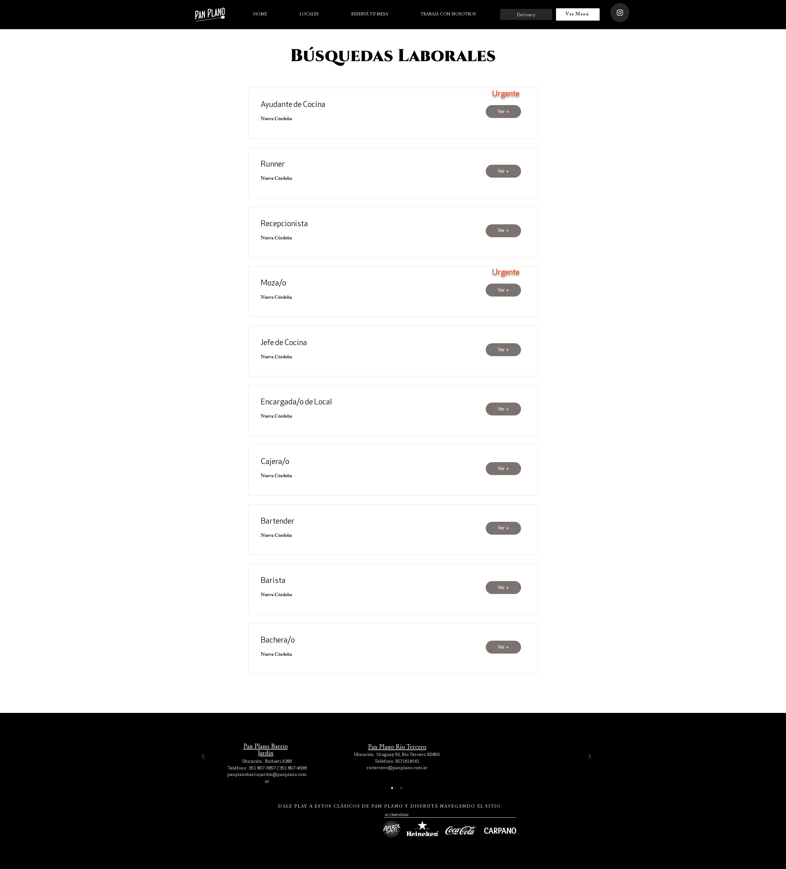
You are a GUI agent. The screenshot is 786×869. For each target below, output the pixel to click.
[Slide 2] (401, 788)
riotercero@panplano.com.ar (396, 767)
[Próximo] (590, 757)
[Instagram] (619, 12)
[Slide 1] (392, 788)
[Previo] (203, 757)
